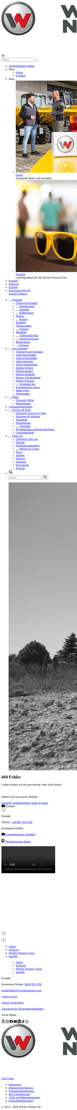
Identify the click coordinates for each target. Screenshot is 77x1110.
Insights (20, 455)
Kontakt (13, 280)
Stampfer (24, 309)
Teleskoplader (24, 325)
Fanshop (20, 75)
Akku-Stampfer (24, 361)
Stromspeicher (27, 384)
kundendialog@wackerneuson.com (21, 990)
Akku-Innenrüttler (26, 354)
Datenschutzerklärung (21, 1087)
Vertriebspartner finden (21, 65)
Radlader (21, 322)
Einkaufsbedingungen (21, 1100)
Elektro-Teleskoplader (28, 377)
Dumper (24, 329)
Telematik (24, 426)
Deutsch (22, 293)
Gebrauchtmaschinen (20, 406)
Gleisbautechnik (25, 432)
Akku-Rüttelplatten (26, 364)
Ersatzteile (21, 419)
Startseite (6, 802)
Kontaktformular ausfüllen (20, 834)
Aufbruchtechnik (28, 335)
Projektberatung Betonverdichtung (35, 429)
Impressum (15, 1084)
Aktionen (21, 461)
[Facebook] (12, 1022)
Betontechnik (26, 306)
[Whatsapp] (27, 1022)
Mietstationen (23, 403)
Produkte (17, 299)
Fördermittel (23, 393)
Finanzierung (23, 422)
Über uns (17, 435)
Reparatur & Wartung (28, 416)
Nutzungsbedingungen (21, 1091)
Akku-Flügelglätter (26, 358)
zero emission (20, 348)
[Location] (3, 1022)
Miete (15, 397)
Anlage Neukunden (12, 1002)
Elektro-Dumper (25, 380)
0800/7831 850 (33, 984)
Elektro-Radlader (25, 374)
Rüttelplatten (26, 312)
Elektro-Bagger (24, 371)
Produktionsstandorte (28, 445)
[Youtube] (16, 1022)
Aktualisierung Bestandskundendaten (22, 1008)
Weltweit (14, 284)
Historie (20, 442)
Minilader (21, 332)
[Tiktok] (23, 1022)
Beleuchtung (23, 341)
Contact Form (9, 996)
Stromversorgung (29, 338)
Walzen (20, 316)
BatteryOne (22, 390)
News (19, 452)
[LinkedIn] (19, 1022)
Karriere (13, 287)
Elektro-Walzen (24, 367)
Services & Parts (21, 410)
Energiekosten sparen (28, 387)
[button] (19, 290)
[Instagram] (8, 1022)
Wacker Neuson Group (22, 953)
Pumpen (24, 345)
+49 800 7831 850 (21, 822)
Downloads (22, 465)
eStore (19, 72)
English (13, 293)
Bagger (23, 319)
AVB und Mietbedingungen (24, 1097)
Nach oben (7, 1078)
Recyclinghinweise (19, 1094)
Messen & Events (29, 448)
